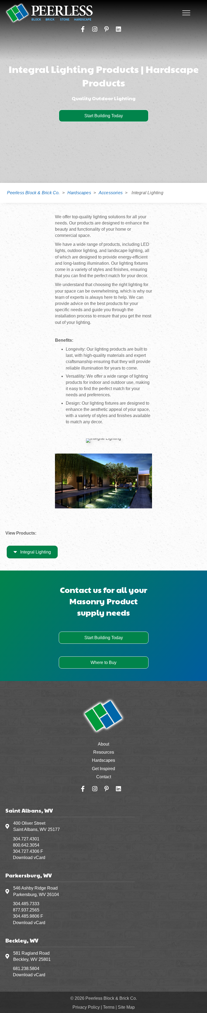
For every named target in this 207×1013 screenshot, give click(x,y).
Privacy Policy (86, 1007)
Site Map (126, 1007)
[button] (104, 116)
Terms (109, 1007)
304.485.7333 (26, 903)
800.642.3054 (26, 845)
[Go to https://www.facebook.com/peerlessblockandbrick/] (83, 29)
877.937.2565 (26, 910)
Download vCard (29, 857)
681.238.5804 (26, 968)
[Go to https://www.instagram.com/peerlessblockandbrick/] (95, 29)
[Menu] (186, 13)
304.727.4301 (26, 839)
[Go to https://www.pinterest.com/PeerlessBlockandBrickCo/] (106, 29)
